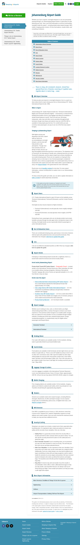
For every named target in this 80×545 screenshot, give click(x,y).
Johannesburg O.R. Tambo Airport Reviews (12, 31)
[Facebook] (3, 525)
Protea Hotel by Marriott (42, 299)
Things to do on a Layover (29, 535)
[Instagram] (11, 525)
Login (77, 4)
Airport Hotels (26, 528)
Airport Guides (26, 525)
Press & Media (46, 532)
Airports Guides (41, 4)
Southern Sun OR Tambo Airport (44, 293)
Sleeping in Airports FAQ (49, 525)
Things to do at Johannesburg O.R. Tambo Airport (12, 37)
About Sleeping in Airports (49, 528)
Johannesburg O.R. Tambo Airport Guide (12, 26)
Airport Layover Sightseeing (26, 540)
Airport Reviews (26, 532)
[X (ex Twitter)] (7, 525)
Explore (50, 4)
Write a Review (58, 4)
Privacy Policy (46, 539)
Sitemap (44, 535)
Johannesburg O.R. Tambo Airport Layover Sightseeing (12, 42)
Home (24, 521)
